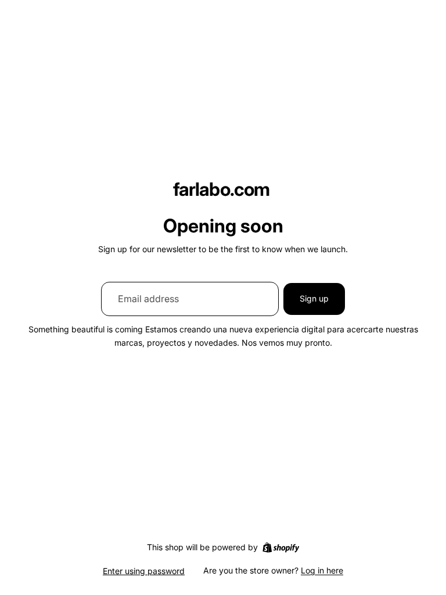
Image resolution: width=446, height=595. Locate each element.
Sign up (314, 298)
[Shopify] (280, 547)
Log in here (322, 570)
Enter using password (144, 571)
